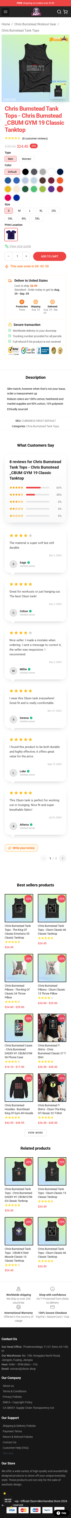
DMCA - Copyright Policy (17, 1402)
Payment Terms (12, 1431)
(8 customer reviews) (35, 138)
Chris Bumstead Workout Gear (35, 24)
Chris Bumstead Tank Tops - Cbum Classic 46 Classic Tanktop (52, 929)
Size (7, 204)
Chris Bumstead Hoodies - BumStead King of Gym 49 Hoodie (19, 1109)
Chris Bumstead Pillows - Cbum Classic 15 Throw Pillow (51, 989)
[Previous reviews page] (43, 858)
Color (8, 165)
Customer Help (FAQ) (16, 1447)
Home (6, 24)
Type (8, 152)
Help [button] (64, 1513)
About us (8, 1385)
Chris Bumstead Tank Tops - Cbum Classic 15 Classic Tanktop (52, 1192)
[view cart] (65, 11)
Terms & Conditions (14, 1391)
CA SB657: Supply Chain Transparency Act (28, 1407)
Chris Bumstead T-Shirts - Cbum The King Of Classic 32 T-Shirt (51, 1109)
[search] (59, 11)
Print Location (13, 224)
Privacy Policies (12, 1396)
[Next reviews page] (62, 858)
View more (35, 1132)
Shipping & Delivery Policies (19, 1425)
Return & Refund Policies (18, 1436)
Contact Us (9, 1442)
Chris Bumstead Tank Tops (20, 30)
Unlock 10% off (8, 1501)
